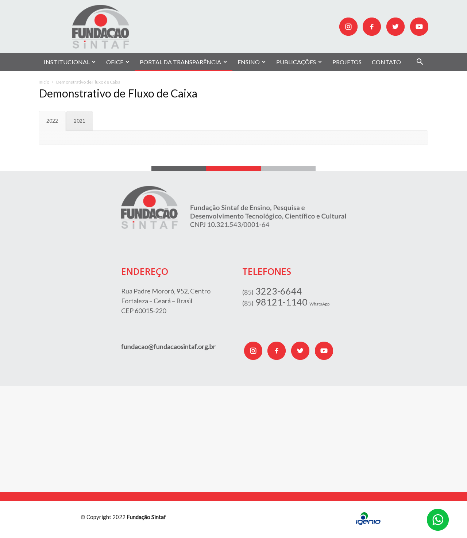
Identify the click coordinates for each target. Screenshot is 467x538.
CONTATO (386, 61)
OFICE (114, 61)
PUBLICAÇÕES (296, 61)
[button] (419, 62)
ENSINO (249, 61)
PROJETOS (347, 61)
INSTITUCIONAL (67, 61)
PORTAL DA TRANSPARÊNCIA (180, 61)
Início (44, 82)
